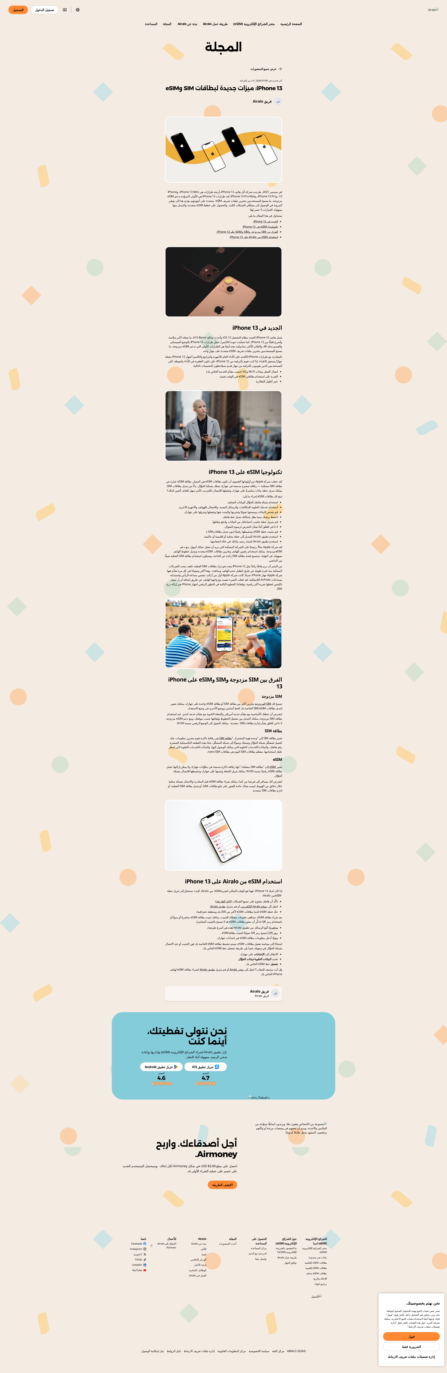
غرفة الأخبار (200, 1264)
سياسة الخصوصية (259, 1351)
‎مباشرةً (273, 927)
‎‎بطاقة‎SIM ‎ (225, 738)
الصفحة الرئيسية (291, 24)
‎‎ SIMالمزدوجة (263, 704)
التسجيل (18, 10)
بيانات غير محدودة (318, 1257)
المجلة (167, 24)
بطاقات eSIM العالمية (316, 1262)
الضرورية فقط (411, 1347)
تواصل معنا (261, 1258)
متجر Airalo (237, 969)
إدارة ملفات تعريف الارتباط (199, 1351)
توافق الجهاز (290, 1262)
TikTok (138, 1259)
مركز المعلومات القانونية (231, 1351)
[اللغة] (78, 10)
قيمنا (204, 1254)
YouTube (137, 1270)
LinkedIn (137, 1264)
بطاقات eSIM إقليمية (316, 1268)
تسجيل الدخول (44, 10)
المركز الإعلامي (198, 1259)
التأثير (203, 1249)
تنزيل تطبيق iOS (202, 1067)
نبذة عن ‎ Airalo (187, 24)
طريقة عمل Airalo (215, 24)
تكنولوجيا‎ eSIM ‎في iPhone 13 (260, 227)
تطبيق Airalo (217, 906)
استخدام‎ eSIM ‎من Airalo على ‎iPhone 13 (254, 237)
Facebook (136, 1243)
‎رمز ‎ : (272, 933)
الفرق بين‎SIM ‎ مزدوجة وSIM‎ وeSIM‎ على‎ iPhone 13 (247, 232)
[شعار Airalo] (428, 10)
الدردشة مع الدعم (258, 1253)
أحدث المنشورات (227, 1243)
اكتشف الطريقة (222, 1185)
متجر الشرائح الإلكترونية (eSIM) (254, 24)
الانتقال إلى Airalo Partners (166, 1245)
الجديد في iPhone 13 (265, 221)
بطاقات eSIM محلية (316, 1273)
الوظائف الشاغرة (197, 1270)
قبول (411, 1336)
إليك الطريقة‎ (223, 901)
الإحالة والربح (320, 1278)
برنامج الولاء (320, 1284)
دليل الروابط (174, 1351)
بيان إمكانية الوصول (152, 1351)
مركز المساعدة (259, 1248)
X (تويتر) (138, 1254)
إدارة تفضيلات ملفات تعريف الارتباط (411, 1356)
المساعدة (151, 24)
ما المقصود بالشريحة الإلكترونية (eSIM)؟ (286, 1250)
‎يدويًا (275, 938)
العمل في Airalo (197, 1275)
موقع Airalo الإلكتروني (253, 906)
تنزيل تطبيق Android (159, 1067)
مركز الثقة (278, 1351)
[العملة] (65, 10)
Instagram (136, 1249)
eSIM (272, 767)
